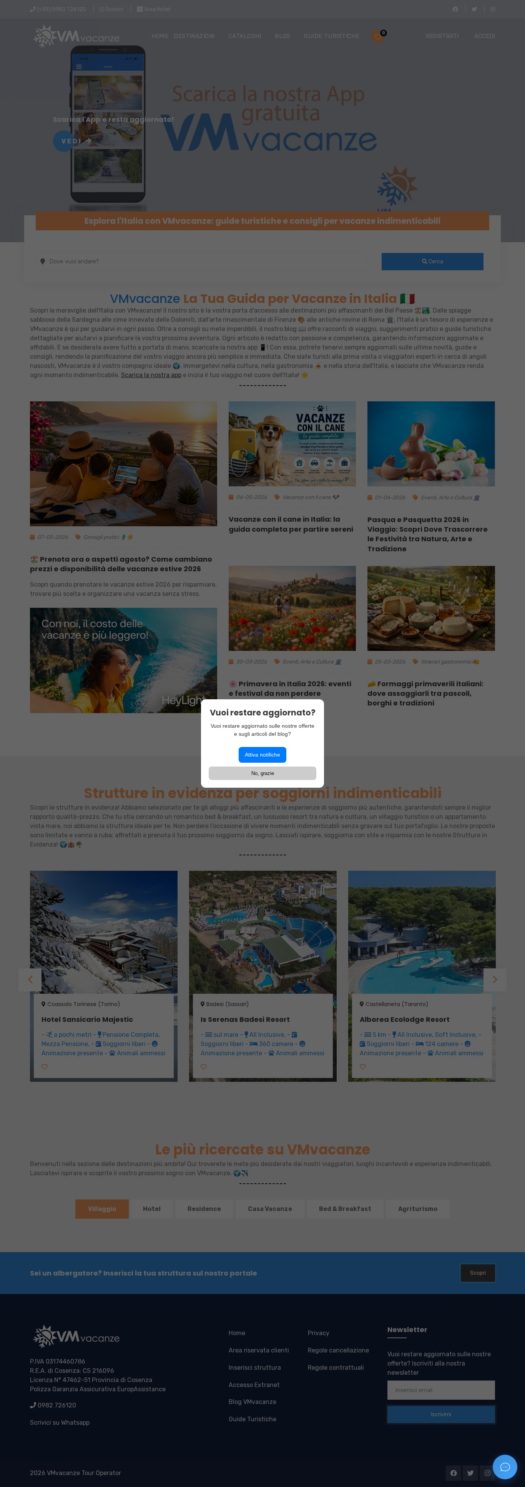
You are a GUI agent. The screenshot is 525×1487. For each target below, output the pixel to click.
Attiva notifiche (262, 755)
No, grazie (262, 773)
